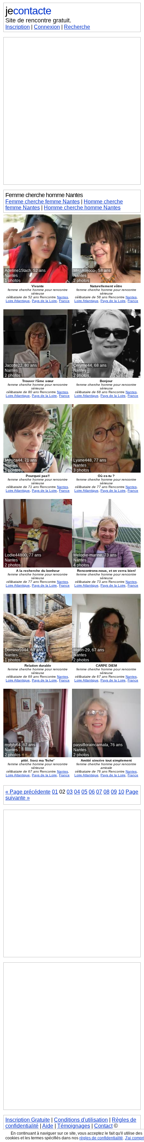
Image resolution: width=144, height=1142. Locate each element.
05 (84, 792)
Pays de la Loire (44, 301)
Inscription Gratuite (27, 1120)
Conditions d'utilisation (81, 1120)
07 (99, 792)
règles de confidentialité (101, 1138)
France (64, 301)
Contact (103, 1126)
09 (114, 792)
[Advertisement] (72, 111)
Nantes (62, 297)
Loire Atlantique (18, 301)
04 (77, 792)
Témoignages (73, 1126)
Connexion (47, 27)
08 (106, 792)
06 (92, 792)
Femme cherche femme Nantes (42, 201)
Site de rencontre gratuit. (38, 20)
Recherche (77, 27)
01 (55, 792)
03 (70, 792)
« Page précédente (28, 792)
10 (121, 792)
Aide (47, 1126)
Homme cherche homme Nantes (82, 207)
